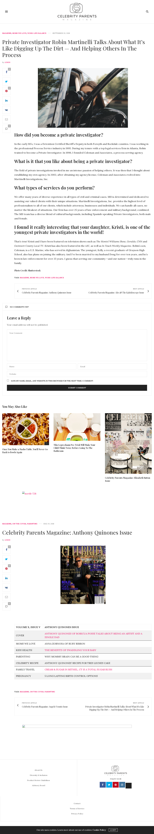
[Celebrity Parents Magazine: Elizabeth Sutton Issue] (128, 443)
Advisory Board (38, 785)
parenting (50, 692)
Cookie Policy (99, 830)
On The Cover (19, 524)
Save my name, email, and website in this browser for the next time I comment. (52, 381)
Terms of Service (77, 808)
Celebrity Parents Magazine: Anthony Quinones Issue (67, 532)
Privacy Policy (77, 814)
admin (7, 62)
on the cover (37, 692)
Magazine (6, 33)
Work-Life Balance (36, 33)
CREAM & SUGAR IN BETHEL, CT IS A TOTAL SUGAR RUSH (78, 669)
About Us (38, 770)
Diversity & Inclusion (38, 775)
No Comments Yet (19, 307)
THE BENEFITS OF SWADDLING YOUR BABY (70, 650)
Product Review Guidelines (38, 780)
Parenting (32, 524)
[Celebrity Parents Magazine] (77, 11)
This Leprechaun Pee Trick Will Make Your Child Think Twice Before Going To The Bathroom (74, 448)
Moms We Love (19, 33)
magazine (24, 278)
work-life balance (54, 278)
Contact (77, 803)
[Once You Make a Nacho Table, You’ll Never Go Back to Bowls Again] (25, 429)
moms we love (37, 278)
